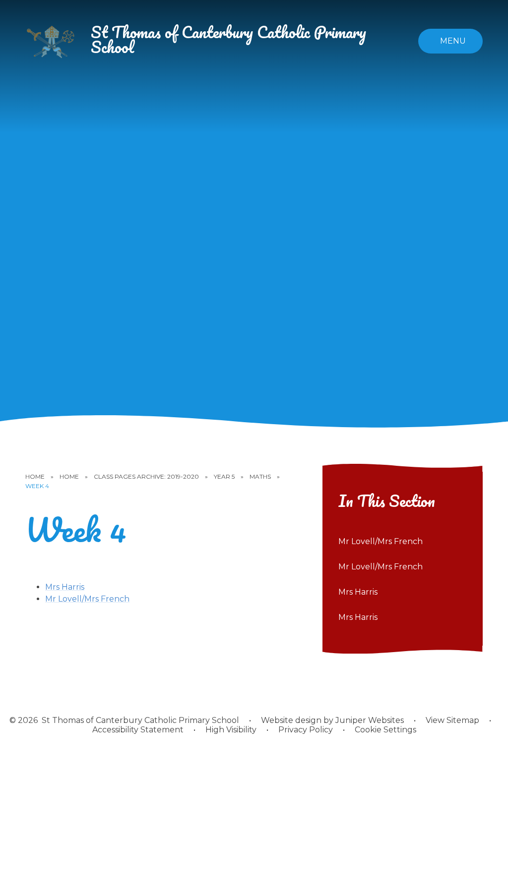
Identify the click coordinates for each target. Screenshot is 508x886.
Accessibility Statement (138, 729)
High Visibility (230, 729)
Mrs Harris (64, 587)
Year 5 (224, 476)
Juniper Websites (369, 720)
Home (35, 476)
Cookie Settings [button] (385, 729)
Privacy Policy (305, 729)
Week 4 (37, 486)
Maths (260, 476)
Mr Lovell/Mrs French (87, 599)
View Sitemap (452, 720)
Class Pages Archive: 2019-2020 (146, 476)
